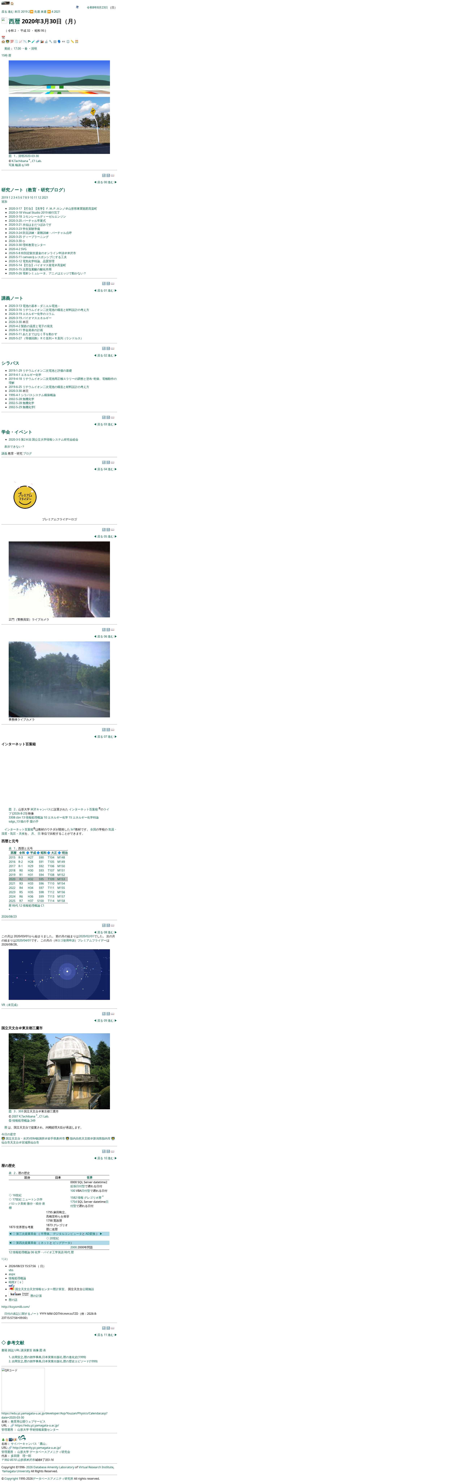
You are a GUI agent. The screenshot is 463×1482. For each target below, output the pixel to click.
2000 (73, 1247)
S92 (41, 866)
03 (106, 424)
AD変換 (91, 1234)
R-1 (20, 866)
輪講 (18, 165)
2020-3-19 (16, 314)
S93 (41, 870)
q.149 (25, 165)
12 (40, 197)
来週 (43, 12)
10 (32, 197)
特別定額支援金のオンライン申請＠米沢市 (48, 253)
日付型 (85, 1191)
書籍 (4, 1350)
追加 (4, 201)
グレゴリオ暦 (92, 1198)
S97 (41, 888)
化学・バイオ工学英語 (49, 1252)
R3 (21, 883)
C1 (42, 905)
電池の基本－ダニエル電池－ (41, 306)
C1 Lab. (37, 161)
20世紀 (54, 1238)
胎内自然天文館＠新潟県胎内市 (90, 1138)
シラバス (10, 363)
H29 (30, 866)
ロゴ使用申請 (66, 940)
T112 (51, 892)
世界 (90, 1177)
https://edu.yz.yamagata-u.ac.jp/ (37, 1425)
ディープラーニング (36, 237)
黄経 (7, 48)
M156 (61, 892)
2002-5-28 (16, 399)
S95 (41, 879)
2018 (12, 870)
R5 (21, 892)
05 (106, 536)
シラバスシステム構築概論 (38, 395)
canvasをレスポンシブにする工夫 (45, 257)
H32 (30, 879)
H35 (30, 892)
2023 (12, 892)
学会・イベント (17, 432)
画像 (36, 1350)
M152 (61, 875)
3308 (12, 817)
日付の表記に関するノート (21, 1314)
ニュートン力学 (32, 1199)
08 (106, 932)
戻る (4, 12)
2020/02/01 (86, 936)
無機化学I (29, 407)
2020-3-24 (16, 233)
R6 (21, 896)
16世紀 (17, 1195)
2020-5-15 (16, 269)
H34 (30, 888)
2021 (57, 12)
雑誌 (11, 1350)
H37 (30, 901)
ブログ (27, 453)
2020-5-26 (16, 273)
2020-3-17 (16, 209)
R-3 (20, 857)
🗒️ (16, 41)
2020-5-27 (16, 338)
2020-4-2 (15, 249)
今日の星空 (8, 1134)
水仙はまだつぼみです (37, 225)
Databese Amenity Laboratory (53, 1467)
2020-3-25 (16, 237)
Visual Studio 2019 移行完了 (41, 212)
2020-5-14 (16, 265)
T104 (51, 857)
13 (23, 817)
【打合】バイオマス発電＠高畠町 (44, 265)
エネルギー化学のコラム (38, 314)
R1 (21, 875)
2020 (12, 879)
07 (106, 737)
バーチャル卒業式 (34, 221)
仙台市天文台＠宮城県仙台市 (20, 1142)
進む (11, 12)
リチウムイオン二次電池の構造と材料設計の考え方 (56, 310)
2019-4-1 (15, 375)
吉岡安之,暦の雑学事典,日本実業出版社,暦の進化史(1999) (49, 1357)
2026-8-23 (19, 813)
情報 (80, 1198)
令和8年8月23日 (97, 7)
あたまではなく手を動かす (40, 334)
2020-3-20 (16, 221)
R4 (21, 888)
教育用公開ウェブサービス (28, 1421)
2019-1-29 (16, 371)
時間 (12, 1282)
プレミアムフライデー (92, 940)
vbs (11, 1270)
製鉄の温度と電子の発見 (37, 326)
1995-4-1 (15, 395)
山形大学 (23, 1430)
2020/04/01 (23, 940)
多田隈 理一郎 (21, 1456)
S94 (41, 875)
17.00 (18, 48)
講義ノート (12, 298)
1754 (73, 1202)
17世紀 (17, 1199)
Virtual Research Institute (96, 1467)
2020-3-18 (16, 212)
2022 (12, 888)
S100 (40, 901)
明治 (65, 853)
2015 (12, 857)
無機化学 (28, 399)
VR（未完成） (10, 1005)
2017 (12, 866)
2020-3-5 (15, 439)
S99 (41, 896)
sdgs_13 (14, 821)
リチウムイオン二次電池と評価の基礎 (47, 371)
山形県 (21, 1460)
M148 (61, 857)
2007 (15, 1116)
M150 (61, 866)
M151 (61, 870)
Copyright (11, 1479)
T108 (51, 875)
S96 (41, 883)
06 (106, 636)
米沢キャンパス (41, 809)
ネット (45, 1243)
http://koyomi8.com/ (15, 1307)
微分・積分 (34, 1203)
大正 (54, 853)
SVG (24, 249)
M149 (61, 862)
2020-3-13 (16, 306)
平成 (33, 853)
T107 (51, 870)
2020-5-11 (16, 257)
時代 (15, 905)
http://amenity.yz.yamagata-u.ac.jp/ (37, 1448)
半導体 (45, 1234)
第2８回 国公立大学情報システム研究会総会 (49, 439)
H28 (30, 862)
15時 (4, 55)
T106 (51, 866)
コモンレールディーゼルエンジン (44, 216)
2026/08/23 (9, 916)
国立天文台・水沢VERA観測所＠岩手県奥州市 (36, 1138)
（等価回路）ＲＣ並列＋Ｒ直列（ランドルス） (53, 338)
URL (17, 1350)
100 (72, 1191)
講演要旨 (26, 1350)
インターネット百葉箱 (84, 809)
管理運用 (7, 1430)
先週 (37, 12)
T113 (51, 896)
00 (106, 182)
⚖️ (68, 41)
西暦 (14, 21)
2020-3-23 (16, 229)
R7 (21, 901)
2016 (12, 862)
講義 (4, 453)
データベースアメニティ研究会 (50, 1452)
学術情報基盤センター (44, 1430)
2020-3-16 (16, 310)
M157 (61, 896)
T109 (51, 879)
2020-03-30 (31, 156)
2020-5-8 (15, 253)
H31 (30, 875)
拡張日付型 (77, 1186)
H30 (30, 870)
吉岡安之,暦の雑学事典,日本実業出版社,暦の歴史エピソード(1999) (54, 1361)
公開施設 (88, 1289)
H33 (30, 883)
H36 (30, 896)
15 (70, 817)
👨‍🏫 (7, 41)
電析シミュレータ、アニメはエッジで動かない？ (54, 273)
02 (106, 355)
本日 (17, 12)
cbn (18, 817)
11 (36, 197)
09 (106, 1020)
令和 (22, 853)
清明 (34, 48)
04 (106, 469)
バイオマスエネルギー (37, 318)
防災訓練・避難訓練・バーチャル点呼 (47, 233)
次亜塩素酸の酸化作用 (37, 269)
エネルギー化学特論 (86, 817)
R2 (21, 879)
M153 (61, 879)
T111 (51, 888)
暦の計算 (36, 1296)
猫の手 (24, 821)
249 (32, 1120)
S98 (41, 892)
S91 (41, 862)
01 (106, 290)
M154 (61, 883)
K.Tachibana (20, 161)
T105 (51, 862)
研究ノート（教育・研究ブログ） (34, 190)
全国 (93, 829)
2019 (24, 12)
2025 (12, 901)
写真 (11, 165)
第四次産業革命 (26, 1243)
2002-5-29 (16, 407)
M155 (61, 888)
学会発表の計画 (33, 330)
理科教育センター (34, 245)
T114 (51, 901)
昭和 (43, 853)
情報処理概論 (34, 817)
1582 (73, 1198)
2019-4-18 (16, 379)
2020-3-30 (16, 241)
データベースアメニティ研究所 (53, 1479)
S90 (41, 857)
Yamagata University (16, 1471)
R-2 (20, 862)
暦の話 (13, 1300)
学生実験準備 (31, 229)
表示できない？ (14, 446)
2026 (29, 1467)
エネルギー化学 (31, 375)
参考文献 (15, 1342)
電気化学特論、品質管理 (38, 261)
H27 (30, 857)
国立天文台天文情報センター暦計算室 (39, 1289)
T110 (51, 883)
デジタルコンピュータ (67, 1234)
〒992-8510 (9, 1460)
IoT (73, 829)
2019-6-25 (16, 387)
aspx (12, 1274)
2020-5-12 (16, 261)
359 (21, 1111)
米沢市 (30, 1460)
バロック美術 (17, 1203)
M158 (61, 901)
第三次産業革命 (26, 1234)
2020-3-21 (16, 225)
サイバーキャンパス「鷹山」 (29, 1444)
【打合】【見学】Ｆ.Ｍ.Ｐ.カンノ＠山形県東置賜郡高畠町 (60, 209)
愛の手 (34, 821)
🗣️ (59, 41)
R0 (21, 870)
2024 (12, 896)
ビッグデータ (61, 1243)
